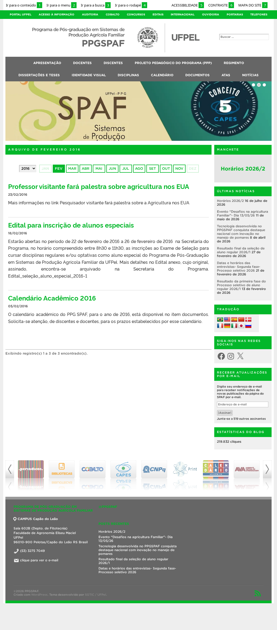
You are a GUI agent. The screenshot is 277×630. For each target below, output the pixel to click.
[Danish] (248, 319)
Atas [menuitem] (226, 75)
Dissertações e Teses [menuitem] (39, 75)
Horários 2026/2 (243, 169)
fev (58, 168)
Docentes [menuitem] (82, 63)
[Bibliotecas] (62, 475)
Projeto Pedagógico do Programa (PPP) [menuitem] (173, 63)
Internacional (182, 14)
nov (179, 168)
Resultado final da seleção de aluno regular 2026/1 (241, 250)
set (152, 168)
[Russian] (248, 326)
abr (85, 168)
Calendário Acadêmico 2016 (52, 297)
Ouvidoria (210, 14)
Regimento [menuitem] (234, 63)
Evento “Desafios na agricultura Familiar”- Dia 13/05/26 (242, 213)
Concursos (136, 14)
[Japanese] (241, 326)
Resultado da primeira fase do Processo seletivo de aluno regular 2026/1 (241, 285)
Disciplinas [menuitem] (128, 75)
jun (112, 168)
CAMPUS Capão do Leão (38, 519)
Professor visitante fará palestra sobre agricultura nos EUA (98, 186)
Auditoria (90, 14)
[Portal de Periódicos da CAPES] (31, 475)
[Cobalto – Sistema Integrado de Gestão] (92, 475)
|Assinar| (225, 412)
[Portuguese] (220, 319)
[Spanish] (234, 319)
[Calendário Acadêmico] (216, 475)
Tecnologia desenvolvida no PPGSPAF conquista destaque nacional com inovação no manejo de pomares (241, 231)
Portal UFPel (20, 14)
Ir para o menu (61, 5)
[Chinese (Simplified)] (241, 319)
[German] (227, 326)
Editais (158, 14)
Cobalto (113, 14)
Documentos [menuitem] (197, 75)
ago (139, 168)
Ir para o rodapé (130, 5)
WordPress (39, 594)
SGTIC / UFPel (95, 594)
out (166, 168)
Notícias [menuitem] (250, 75)
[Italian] (234, 326)
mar (72, 168)
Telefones (258, 14)
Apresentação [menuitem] (47, 63)
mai (98, 168)
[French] (220, 326)
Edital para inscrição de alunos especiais (71, 224)
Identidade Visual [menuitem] (89, 75)
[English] (227, 319)
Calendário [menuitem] (162, 75)
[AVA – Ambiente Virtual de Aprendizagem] (247, 475)
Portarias (235, 14)
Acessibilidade (187, 5)
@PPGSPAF (107, 506)
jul (125, 168)
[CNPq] (154, 475)
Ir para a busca (95, 5)
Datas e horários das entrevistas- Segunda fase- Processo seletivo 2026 (238, 266)
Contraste (220, 5)
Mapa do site (252, 5)
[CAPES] (123, 475)
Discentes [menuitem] (113, 63)
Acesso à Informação (56, 14)
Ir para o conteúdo (23, 5)
